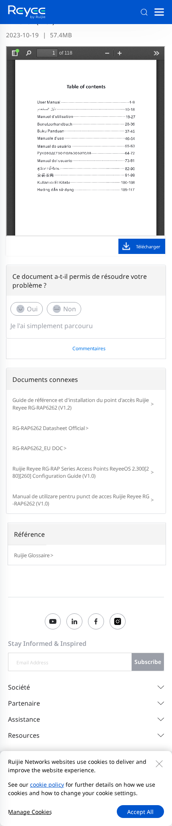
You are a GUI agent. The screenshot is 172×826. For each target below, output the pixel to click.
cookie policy (47, 784)
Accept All (140, 812)
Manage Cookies (30, 812)
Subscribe (147, 662)
